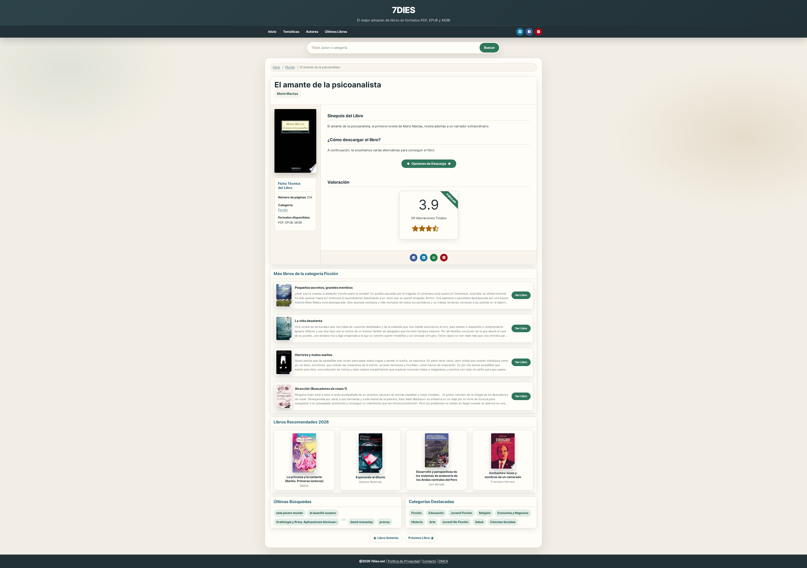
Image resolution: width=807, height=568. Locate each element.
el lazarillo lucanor (323, 513)
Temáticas (291, 32)
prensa (385, 522)
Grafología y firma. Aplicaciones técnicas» (306, 522)
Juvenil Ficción (461, 513)
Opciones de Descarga (428, 164)
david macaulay (361, 522)
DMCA (443, 561)
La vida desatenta (308, 321)
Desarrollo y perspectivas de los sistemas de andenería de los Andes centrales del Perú (437, 475)
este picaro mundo (289, 513)
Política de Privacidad (404, 561)
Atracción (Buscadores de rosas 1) (321, 389)
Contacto (429, 561)
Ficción (290, 67)
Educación (436, 513)
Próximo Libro (419, 538)
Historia (417, 522)
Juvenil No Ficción (455, 522)
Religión (485, 513)
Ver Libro (521, 295)
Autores (312, 32)
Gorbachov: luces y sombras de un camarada (503, 475)
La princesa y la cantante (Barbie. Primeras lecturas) (304, 479)
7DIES (403, 10)
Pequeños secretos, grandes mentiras (324, 288)
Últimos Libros (336, 32)
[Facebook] (529, 32)
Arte (432, 522)
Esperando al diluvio (370, 477)
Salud (479, 522)
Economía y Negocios (513, 513)
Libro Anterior (388, 538)
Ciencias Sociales (503, 522)
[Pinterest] (538, 32)
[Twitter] (520, 32)
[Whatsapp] (434, 257)
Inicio (272, 32)
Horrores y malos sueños (313, 355)
